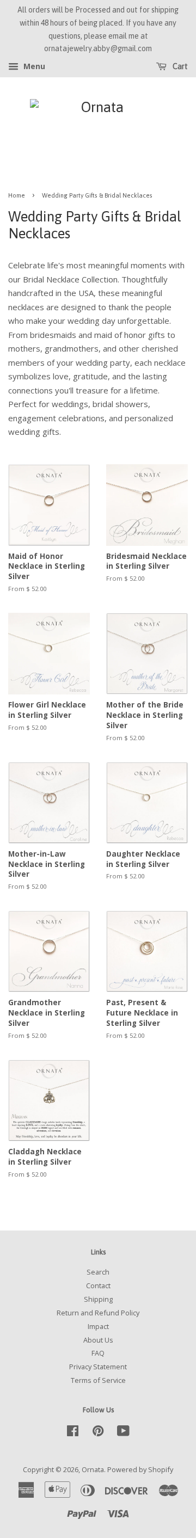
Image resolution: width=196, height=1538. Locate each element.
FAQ (98, 1353)
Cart (179, 67)
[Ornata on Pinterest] (98, 1433)
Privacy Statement (98, 1366)
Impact (98, 1326)
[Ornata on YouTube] (123, 1433)
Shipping (98, 1299)
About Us (98, 1340)
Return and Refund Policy (98, 1313)
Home (16, 195)
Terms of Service (98, 1380)
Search (98, 1272)
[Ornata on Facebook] (72, 1433)
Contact (98, 1285)
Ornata (93, 1469)
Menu (33, 66)
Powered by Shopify (140, 1469)
